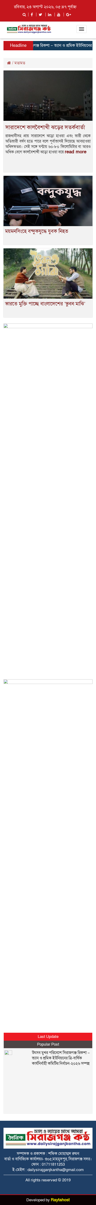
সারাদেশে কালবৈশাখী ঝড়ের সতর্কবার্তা (45, 127)
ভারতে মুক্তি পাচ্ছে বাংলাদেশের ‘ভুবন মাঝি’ (45, 304)
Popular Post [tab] (48, 1044)
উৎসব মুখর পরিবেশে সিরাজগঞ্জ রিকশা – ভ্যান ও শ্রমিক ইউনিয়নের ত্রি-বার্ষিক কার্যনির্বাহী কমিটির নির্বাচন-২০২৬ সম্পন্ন (61, 1058)
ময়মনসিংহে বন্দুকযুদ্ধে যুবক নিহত (36, 231)
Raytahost (60, 1200)
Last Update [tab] (48, 1036)
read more (75, 152)
